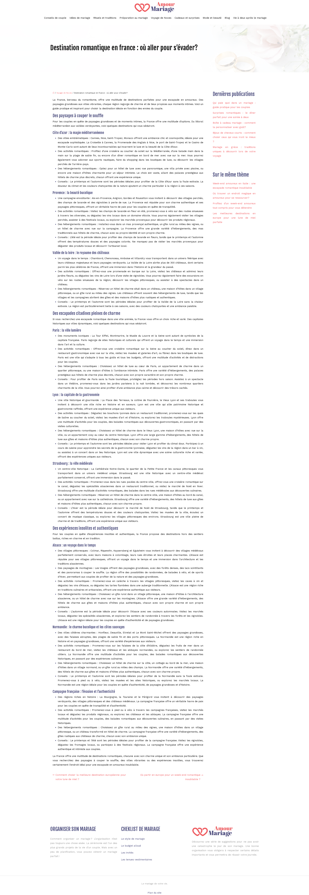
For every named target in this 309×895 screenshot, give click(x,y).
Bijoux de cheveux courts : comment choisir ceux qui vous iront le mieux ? (234, 137)
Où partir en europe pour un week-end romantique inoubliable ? (170, 777)
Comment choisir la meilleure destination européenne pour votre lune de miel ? (91, 777)
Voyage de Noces (161, 17)
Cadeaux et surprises (187, 17)
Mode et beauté (212, 17)
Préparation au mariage (134, 17)
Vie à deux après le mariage (250, 17)
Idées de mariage (80, 17)
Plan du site (154, 892)
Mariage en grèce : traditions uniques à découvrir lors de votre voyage (234, 151)
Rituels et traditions (104, 17)
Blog (227, 17)
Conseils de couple (55, 17)
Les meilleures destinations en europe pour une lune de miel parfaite (234, 218)
